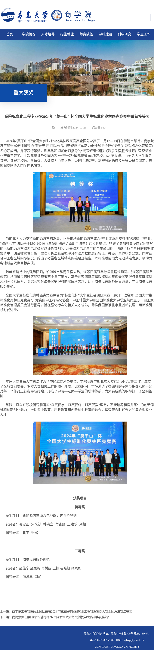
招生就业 (67, 34)
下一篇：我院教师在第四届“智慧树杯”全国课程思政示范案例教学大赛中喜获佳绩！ (55, 617)
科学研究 (124, 34)
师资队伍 (86, 34)
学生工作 (143, 34)
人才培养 (48, 34)
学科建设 (105, 34)
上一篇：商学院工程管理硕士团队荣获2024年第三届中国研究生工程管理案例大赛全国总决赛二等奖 (66, 611)
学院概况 (28, 34)
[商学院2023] (51, 23)
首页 (9, 34)
